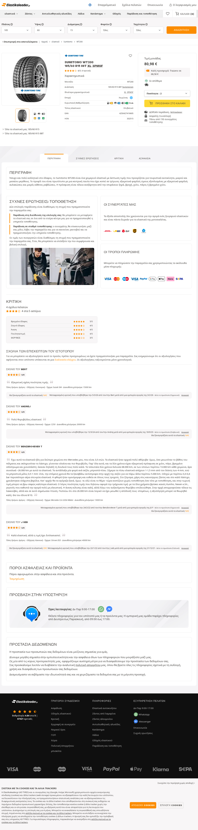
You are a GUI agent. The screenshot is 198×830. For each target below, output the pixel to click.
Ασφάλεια (145, 158)
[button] (167, 72)
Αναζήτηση (181, 30)
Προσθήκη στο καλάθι (170, 103)
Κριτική (119, 158)
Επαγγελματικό (107, 5)
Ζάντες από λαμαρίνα (103, 713)
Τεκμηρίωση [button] (16, 578)
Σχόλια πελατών (131, 5)
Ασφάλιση (56, 708)
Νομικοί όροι (58, 729)
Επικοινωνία (155, 5)
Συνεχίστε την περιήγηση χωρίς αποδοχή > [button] (176, 783)
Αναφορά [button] (185, 395)
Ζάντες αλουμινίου (102, 718)
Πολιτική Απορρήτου (62, 745)
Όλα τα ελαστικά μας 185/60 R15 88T (24, 133)
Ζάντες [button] (29, 13)
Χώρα (54, 740)
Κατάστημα (96, 13)
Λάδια (81, 13)
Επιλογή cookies (171, 805)
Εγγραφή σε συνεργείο (63, 724)
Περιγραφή (53, 158)
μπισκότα (56, 750)
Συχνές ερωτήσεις (87, 158)
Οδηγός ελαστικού (61, 713)
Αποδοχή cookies (143, 805)
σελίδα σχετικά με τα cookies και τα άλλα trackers (49, 813)
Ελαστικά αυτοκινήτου (104, 708)
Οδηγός (117, 13)
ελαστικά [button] (10, 13)
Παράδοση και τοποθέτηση (142, 13)
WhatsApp (144, 714)
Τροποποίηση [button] (127, 87)
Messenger (145, 721)
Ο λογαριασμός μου (184, 5)
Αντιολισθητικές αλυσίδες (57, 13)
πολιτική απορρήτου (88, 665)
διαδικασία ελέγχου (65, 359)
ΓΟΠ (53, 734)
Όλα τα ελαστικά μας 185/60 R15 (22, 129)
